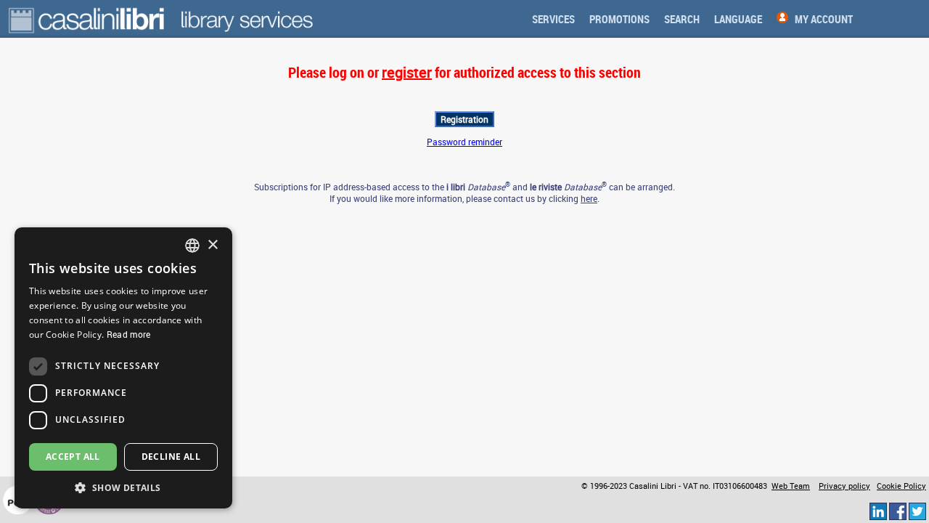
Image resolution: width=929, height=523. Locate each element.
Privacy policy (844, 486)
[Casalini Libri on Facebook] (898, 511)
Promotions (619, 19)
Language (738, 19)
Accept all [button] (73, 456)
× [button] (212, 245)
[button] (123, 487)
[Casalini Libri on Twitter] (917, 511)
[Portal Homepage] (87, 18)
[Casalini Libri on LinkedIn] (878, 511)
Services (553, 19)
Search (682, 19)
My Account (824, 19)
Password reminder (464, 141)
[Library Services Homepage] (247, 18)
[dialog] (123, 367)
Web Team (791, 486)
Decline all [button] (171, 456)
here (589, 198)
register (407, 72)
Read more (129, 334)
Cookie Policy (901, 486)
